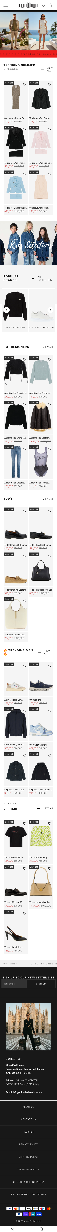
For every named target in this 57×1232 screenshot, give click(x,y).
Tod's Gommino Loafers (15, 590)
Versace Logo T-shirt (13, 857)
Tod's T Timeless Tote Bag (40, 590)
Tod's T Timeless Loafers (40, 545)
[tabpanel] (15, 310)
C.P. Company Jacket (14, 745)
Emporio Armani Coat (14, 789)
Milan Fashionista (32, 1221)
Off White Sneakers (38, 745)
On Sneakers (35, 700)
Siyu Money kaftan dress (15, 118)
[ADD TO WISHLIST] (25, 84)
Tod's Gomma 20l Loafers (15, 545)
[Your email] (13, 983)
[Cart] (50, 5)
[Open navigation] (7, 5)
